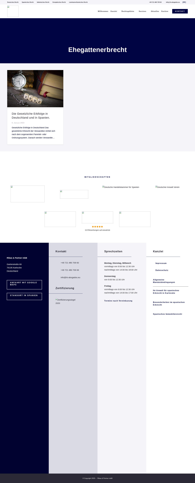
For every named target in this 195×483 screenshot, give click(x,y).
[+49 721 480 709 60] (58, 262)
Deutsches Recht (12, 2)
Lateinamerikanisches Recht (78, 2)
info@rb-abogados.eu (70, 277)
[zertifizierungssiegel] (67, 382)
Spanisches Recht (28, 2)
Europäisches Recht (59, 2)
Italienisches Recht (43, 2)
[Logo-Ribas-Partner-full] (13, 11)
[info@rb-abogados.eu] (58, 277)
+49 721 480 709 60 (70, 263)
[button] (185, 2)
